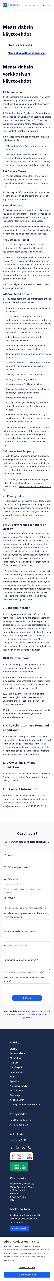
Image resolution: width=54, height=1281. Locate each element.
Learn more (9, 1260)
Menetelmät (16, 1058)
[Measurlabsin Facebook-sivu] (11, 1147)
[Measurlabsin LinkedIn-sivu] (17, 1147)
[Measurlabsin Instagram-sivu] (29, 1147)
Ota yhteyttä (16, 1067)
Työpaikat (15, 1081)
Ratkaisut (14, 1062)
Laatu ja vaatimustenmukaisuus (26, 1104)
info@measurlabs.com (31, 1014)
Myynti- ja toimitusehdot (20, 45)
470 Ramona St (17, 1190)
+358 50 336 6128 (19, 1124)
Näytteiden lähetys (19, 1086)
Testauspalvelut (17, 1053)
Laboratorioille (17, 1072)
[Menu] (49, 4)
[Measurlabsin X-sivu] (23, 1147)
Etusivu (13, 1048)
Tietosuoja (15, 1095)
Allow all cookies (27, 1274)
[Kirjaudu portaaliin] (44, 5)
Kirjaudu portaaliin (20, 1228)
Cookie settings (27, 1267)
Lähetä (27, 997)
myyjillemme (26, 1017)
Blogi (12, 1076)
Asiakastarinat (17, 1100)
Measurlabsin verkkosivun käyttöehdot (27, 53)
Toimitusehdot (17, 1090)
